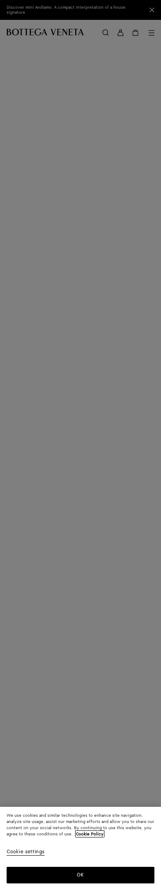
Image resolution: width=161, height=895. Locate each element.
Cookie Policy (90, 834)
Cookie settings (26, 852)
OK (80, 874)
